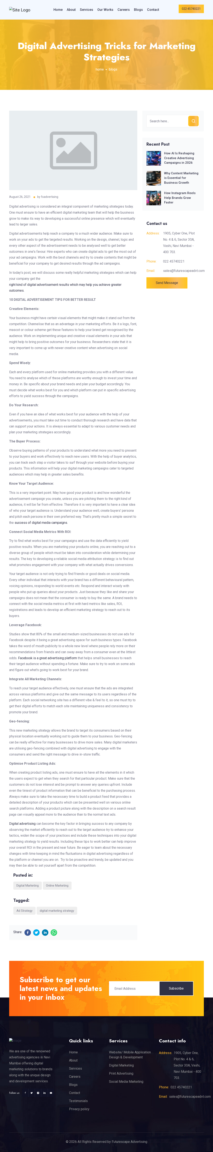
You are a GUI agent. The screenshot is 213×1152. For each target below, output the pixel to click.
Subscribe (176, 988)
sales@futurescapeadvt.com (184, 271)
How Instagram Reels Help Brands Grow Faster (180, 197)
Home (58, 10)
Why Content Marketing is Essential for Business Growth (181, 178)
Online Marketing (57, 885)
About (71, 10)
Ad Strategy (24, 911)
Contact (153, 10)
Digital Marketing (27, 885)
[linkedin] (45, 932)
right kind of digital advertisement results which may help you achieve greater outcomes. (65, 288)
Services (86, 10)
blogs (113, 69)
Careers (124, 10)
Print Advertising (121, 1073)
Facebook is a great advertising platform (47, 658)
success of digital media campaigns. (41, 523)
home (100, 69)
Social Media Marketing (126, 1082)
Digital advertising (22, 824)
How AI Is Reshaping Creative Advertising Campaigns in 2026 (179, 158)
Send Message (167, 283)
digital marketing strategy (57, 911)
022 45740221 (191, 8)
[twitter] (36, 932)
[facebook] (27, 932)
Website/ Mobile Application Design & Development (130, 1054)
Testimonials (78, 1101)
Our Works (105, 10)
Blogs (138, 10)
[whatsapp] (54, 932)
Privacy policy (79, 1109)
